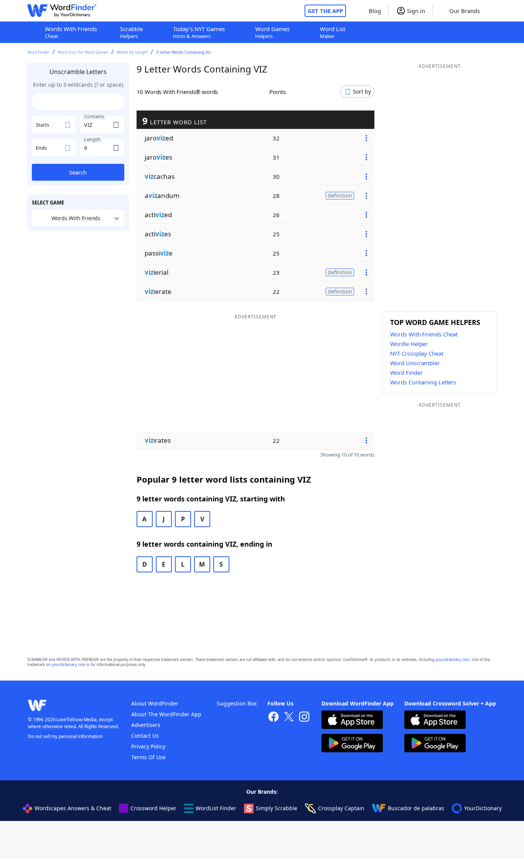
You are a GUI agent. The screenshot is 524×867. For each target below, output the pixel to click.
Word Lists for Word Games (83, 52)
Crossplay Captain (341, 808)
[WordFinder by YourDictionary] (61, 10)
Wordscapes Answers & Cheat (73, 808)
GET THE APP (325, 11)
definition (340, 195)
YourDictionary (483, 808)
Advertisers (145, 725)
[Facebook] (273, 717)
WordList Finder (216, 808)
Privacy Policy (148, 746)
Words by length (132, 52)
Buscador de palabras (416, 808)
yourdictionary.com (453, 659)
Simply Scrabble (276, 808)
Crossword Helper (153, 808)
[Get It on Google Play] (352, 744)
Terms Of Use (148, 757)
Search (78, 172)
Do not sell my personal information (65, 736)
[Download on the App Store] (352, 720)
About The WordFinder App (166, 714)
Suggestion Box (237, 703)
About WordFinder (154, 703)
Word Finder (38, 52)
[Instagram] (304, 717)
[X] (289, 717)
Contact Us (145, 735)
